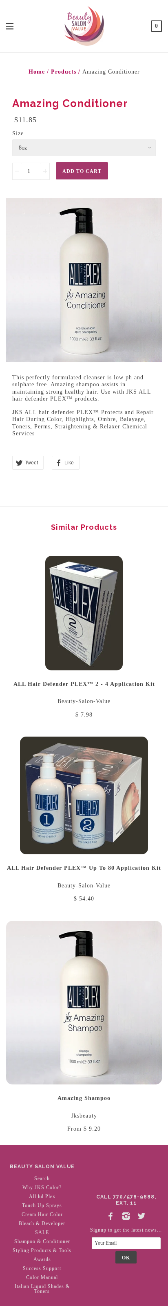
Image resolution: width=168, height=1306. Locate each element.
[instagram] (126, 1214)
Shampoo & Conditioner (42, 1241)
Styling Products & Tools (42, 1250)
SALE (42, 1232)
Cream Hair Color (42, 1214)
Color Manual (42, 1277)
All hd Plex (42, 1196)
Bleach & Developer (42, 1223)
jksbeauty (84, 1116)
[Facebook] (110, 1214)
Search (42, 1178)
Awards (42, 1259)
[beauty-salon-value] (84, 25)
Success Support (42, 1268)
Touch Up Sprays (42, 1205)
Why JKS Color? (42, 1187)
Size (18, 133)
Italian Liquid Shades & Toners (42, 1289)
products (63, 72)
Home (37, 72)
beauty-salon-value (84, 701)
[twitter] (141, 1214)
